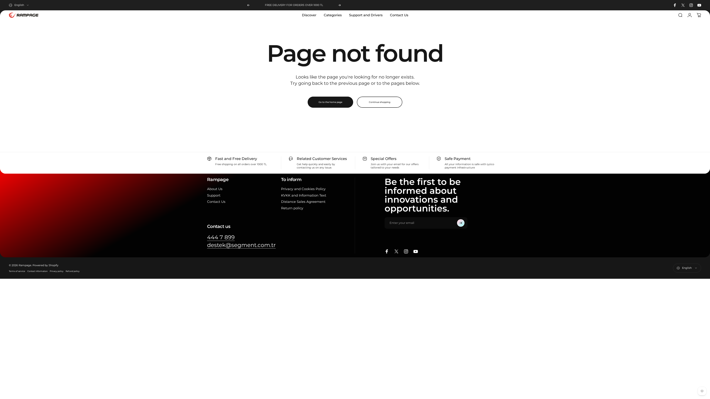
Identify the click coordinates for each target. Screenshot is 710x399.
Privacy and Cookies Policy (303, 189)
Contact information (37, 271)
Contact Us (216, 202)
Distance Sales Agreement (303, 202)
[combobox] (19, 5)
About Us (214, 189)
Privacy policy (56, 271)
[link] (221, 237)
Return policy (292, 208)
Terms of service (17, 271)
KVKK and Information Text (303, 195)
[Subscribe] (460, 223)
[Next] (339, 5)
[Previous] (248, 5)
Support (213, 195)
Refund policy (73, 271)
